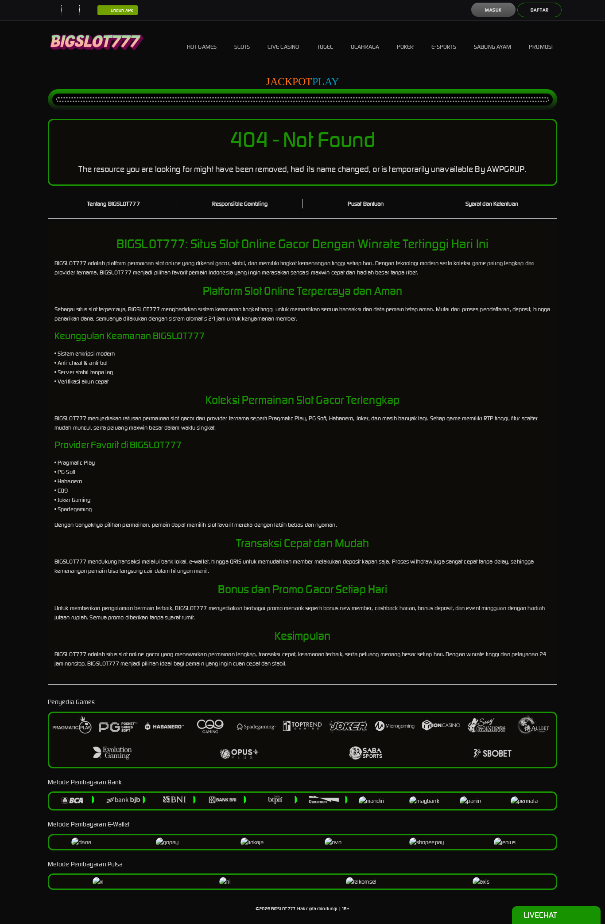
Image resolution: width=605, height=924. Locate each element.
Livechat (540, 915)
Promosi (541, 47)
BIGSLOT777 (283, 909)
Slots (242, 47)
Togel (325, 47)
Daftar (540, 10)
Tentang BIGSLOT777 (113, 204)
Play (325, 81)
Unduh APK (122, 10)
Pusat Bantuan (366, 204)
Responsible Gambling (240, 204)
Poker (405, 47)
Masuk (493, 10)
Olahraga (365, 47)
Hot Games (202, 47)
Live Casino (283, 47)
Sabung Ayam (492, 47)
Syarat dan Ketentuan (491, 204)
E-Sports (443, 47)
